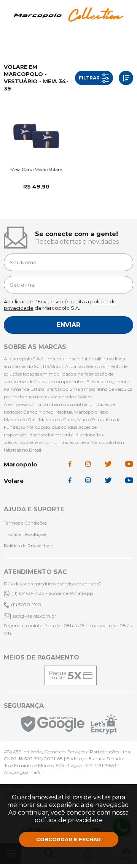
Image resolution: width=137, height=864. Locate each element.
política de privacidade (68, 820)
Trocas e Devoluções (25, 534)
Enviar (68, 324)
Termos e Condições (25, 523)
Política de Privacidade (28, 546)
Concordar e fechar (68, 839)
